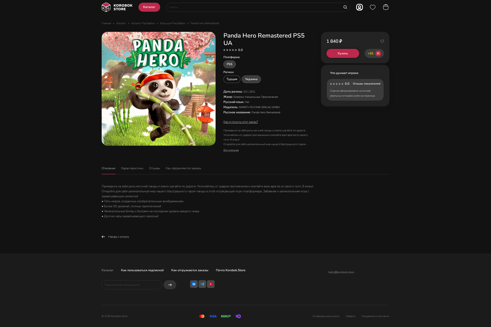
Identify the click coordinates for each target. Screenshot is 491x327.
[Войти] (359, 7)
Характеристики (132, 168)
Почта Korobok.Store (231, 270)
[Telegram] (202, 284)
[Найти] (345, 7)
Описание (108, 168)
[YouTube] (211, 284)
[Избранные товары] (373, 7)
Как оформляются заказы (183, 168)
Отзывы (154, 168)
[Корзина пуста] (386, 7)
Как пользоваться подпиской (142, 270)
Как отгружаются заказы (189, 270)
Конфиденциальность (326, 316)
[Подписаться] (170, 284)
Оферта (350, 316)
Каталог (107, 270)
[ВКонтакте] (194, 284)
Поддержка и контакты (375, 316)
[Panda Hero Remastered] (159, 89)
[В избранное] (382, 41)
